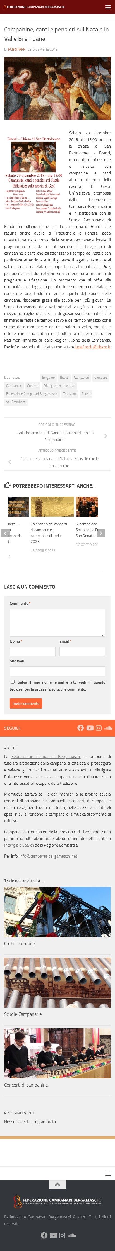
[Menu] (108, 7)
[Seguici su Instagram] (98, 728)
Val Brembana (16, 402)
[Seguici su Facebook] (80, 728)
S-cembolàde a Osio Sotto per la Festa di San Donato (92, 530)
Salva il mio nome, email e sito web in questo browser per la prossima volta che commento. (57, 686)
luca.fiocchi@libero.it (92, 346)
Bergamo (48, 378)
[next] (101, 533)
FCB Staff (16, 49)
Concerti (33, 386)
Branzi (64, 378)
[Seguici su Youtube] (89, 728)
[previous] (5, 533)
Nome (16, 641)
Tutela (86, 394)
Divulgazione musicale (59, 386)
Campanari (81, 378)
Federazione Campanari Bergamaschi (32, 394)
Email (65, 641)
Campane (100, 378)
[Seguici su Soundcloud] (107, 728)
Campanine (14, 386)
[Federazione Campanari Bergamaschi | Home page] (45, 7)
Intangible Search (19, 845)
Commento (20, 603)
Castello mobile (19, 943)
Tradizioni (69, 394)
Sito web (17, 661)
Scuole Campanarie (23, 1014)
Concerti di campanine (26, 1085)
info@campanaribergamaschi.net (48, 856)
